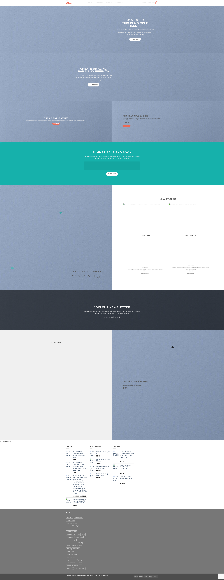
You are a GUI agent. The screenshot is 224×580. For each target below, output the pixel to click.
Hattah (83, 534)
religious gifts (79, 560)
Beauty (90, 3)
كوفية (83, 568)
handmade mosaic (71, 534)
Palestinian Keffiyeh (72, 557)
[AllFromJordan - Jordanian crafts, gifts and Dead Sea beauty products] (76, 3)
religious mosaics (71, 562)
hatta (79, 534)
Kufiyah (68, 545)
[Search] (139, 3)
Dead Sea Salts (71, 526)
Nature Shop (119, 3)
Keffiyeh (80, 543)
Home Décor (100, 3)
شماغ (75, 568)
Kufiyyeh (69, 548)
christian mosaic (71, 520)
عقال (79, 568)
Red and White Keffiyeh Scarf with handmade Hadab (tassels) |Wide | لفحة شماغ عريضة (191, 268)
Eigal (77, 526)
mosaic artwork (70, 551)
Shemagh (79, 562)
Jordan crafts (70, 537)
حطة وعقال (69, 568)
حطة (80, 565)
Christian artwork (78, 517)
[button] (144, 3)
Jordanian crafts (79, 537)
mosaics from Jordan (72, 554)
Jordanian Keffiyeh (71, 540)
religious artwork (71, 560)
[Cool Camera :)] (12, 268)
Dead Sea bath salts (72, 523)
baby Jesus (69, 517)
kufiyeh (74, 545)
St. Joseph (75, 565)
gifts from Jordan (71, 528)
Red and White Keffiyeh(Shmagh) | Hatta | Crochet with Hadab (145, 269)
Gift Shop (109, 3)
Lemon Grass (76, 548)
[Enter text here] (173, 347)
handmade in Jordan (72, 531)
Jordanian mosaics (71, 543)
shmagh (69, 565)
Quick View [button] (145, 273)
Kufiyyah (79, 545)
